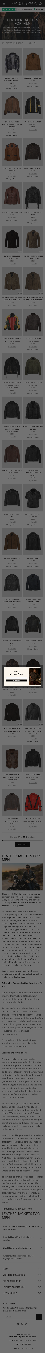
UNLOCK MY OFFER (16, 680)
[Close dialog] (40, 667)
